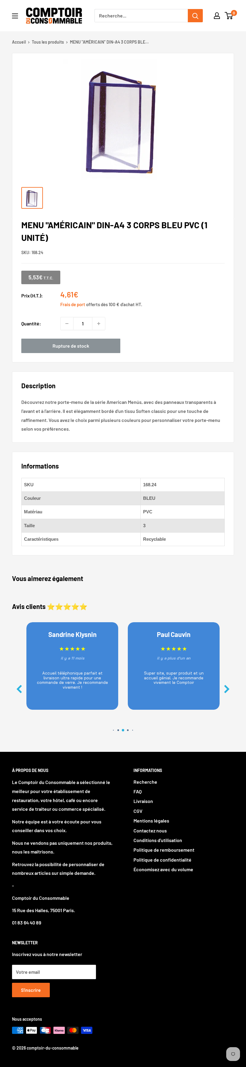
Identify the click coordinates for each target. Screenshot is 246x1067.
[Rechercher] (195, 15)
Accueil (19, 42)
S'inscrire (31, 990)
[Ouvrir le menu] (15, 16)
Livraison (143, 801)
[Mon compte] (217, 15)
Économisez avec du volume (163, 869)
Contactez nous (150, 830)
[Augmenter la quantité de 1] (98, 323)
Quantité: (31, 323)
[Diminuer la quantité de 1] (67, 323)
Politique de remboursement (164, 850)
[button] (227, 689)
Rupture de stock (70, 346)
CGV (138, 811)
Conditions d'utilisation (158, 840)
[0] (229, 15)
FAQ (138, 791)
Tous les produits (48, 42)
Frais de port (72, 304)
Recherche (145, 782)
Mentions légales (151, 820)
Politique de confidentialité (162, 860)
